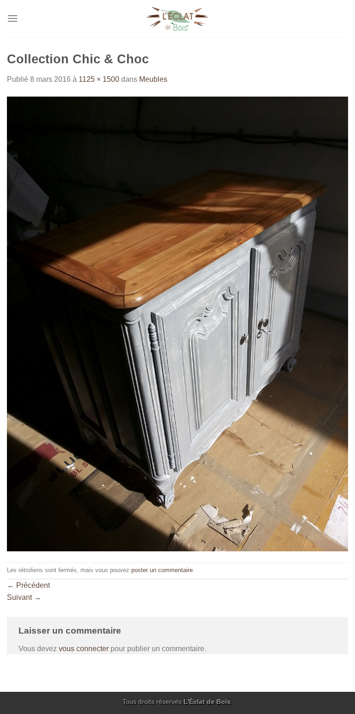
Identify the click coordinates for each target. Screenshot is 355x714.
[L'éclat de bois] (177, 19)
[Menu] (12, 18)
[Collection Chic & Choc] (177, 323)
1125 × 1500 (99, 79)
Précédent (28, 585)
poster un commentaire (162, 570)
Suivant (24, 597)
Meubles (153, 79)
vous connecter (84, 649)
